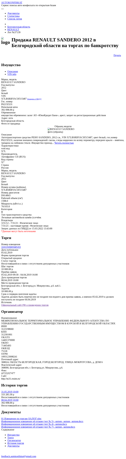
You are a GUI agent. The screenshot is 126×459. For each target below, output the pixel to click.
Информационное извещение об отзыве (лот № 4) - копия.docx (34, 424)
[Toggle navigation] (2, 8)
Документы (13, 446)
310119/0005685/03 (11, 247)
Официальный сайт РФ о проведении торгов (25, 305)
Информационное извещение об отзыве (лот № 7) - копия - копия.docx (38, 427)
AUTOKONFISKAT (11, 2)
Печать (117, 55)
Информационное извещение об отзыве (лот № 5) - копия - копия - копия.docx (42, 421)
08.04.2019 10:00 (9, 400)
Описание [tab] (12, 71)
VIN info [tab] (11, 74)
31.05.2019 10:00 (9, 391)
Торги (10, 437)
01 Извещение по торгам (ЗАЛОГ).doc (21, 418)
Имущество (13, 435)
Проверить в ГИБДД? (34, 99)
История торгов (15, 443)
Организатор (14, 440)
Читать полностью (64, 143)
